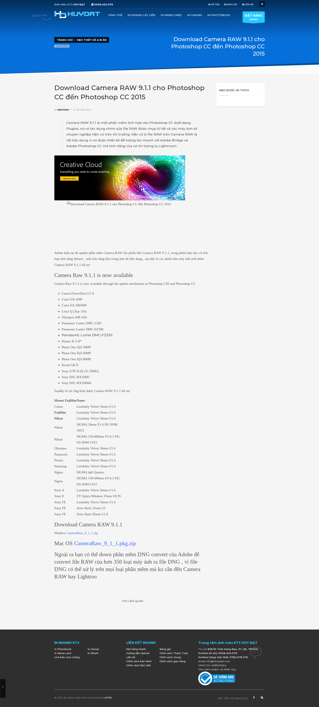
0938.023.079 (103, 4)
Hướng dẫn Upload (137, 653)
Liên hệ (130, 657)
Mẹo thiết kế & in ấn (91, 39)
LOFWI (107, 697)
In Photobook (218, 15)
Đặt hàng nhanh (136, 649)
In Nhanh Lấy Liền (141, 15)
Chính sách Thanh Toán (174, 653)
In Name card (171, 15)
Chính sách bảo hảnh (139, 661)
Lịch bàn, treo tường (67, 657)
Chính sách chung (170, 657)
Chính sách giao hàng (173, 661)
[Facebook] (254, 698)
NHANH (254, 17)
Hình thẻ (115, 15)
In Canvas (194, 15)
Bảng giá (165, 649)
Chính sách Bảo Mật (138, 665)
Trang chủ (65, 39)
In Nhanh (93, 653)
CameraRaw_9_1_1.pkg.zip (105, 543)
